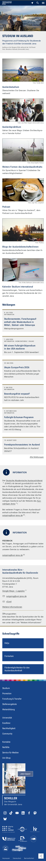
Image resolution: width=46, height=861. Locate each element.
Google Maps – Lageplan (14, 591)
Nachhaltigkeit (8, 728)
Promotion (7, 693)
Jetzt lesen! (25, 774)
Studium (6, 688)
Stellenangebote (9, 704)
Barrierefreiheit (29, 858)
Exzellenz (6, 723)
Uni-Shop (6, 758)
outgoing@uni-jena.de (12, 515)
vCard (9, 601)
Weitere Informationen (12, 607)
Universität (7, 717)
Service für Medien (10, 752)
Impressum (6, 858)
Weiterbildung (8, 709)
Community (7, 733)
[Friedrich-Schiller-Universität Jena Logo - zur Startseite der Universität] (7, 3)
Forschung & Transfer (11, 698)
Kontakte (6, 742)
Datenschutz (17, 858)
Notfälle (5, 747)
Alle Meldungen (37, 457)
